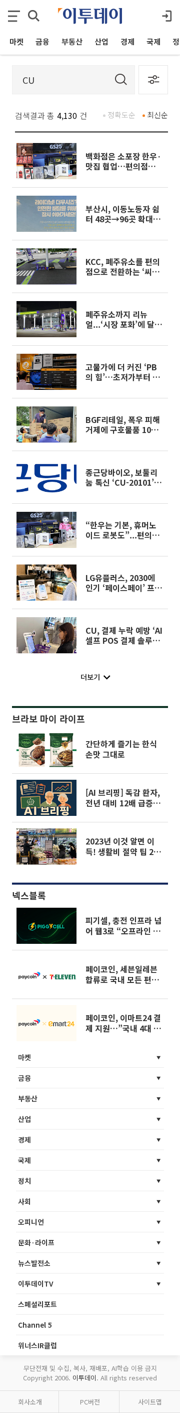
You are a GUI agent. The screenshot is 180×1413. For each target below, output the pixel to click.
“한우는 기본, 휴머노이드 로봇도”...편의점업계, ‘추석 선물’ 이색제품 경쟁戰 (123, 540)
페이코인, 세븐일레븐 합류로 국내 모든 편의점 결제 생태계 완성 (122, 979)
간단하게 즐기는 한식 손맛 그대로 (121, 749)
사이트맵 (150, 1401)
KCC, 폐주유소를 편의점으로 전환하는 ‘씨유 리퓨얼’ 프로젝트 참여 (123, 271)
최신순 (157, 114)
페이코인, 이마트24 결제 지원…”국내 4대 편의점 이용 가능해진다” (124, 1028)
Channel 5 (35, 1325)
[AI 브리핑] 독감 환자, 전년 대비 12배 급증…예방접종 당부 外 (123, 802)
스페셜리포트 (37, 1304)
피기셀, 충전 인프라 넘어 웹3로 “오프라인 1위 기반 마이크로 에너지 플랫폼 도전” (124, 935)
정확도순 (122, 114)
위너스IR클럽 (37, 1345)
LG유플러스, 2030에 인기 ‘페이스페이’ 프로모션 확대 (124, 588)
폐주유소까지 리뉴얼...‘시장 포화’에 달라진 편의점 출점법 (124, 324)
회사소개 (30, 1401)
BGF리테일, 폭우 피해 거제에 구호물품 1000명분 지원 (123, 429)
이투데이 (84, 1377)
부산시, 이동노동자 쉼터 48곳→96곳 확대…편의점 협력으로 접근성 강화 (123, 224)
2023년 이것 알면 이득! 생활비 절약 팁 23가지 (122, 851)
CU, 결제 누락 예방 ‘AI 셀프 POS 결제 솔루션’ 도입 (124, 640)
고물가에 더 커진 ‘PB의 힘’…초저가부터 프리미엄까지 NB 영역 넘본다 (124, 382)
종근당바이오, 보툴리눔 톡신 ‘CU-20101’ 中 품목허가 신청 (122, 482)
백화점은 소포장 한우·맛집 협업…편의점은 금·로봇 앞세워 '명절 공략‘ (124, 171)
